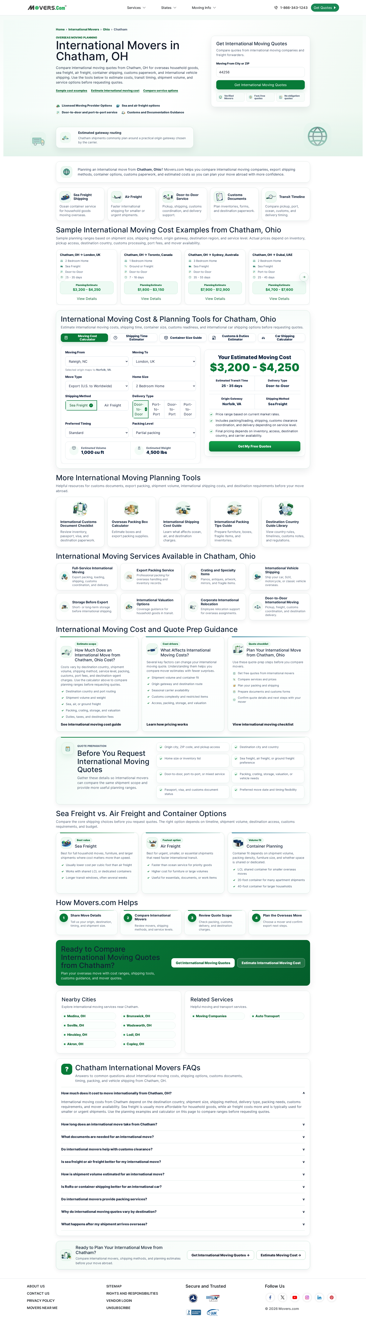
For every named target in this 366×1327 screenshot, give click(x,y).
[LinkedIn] (319, 1297)
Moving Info (201, 7)
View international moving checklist (263, 724)
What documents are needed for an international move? (183, 1137)
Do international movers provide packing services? (183, 1199)
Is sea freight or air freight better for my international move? (183, 1162)
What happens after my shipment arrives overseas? (183, 1224)
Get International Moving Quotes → (220, 1255)
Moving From (75, 352)
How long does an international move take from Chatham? (183, 1124)
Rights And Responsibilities (132, 1293)
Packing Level (142, 423)
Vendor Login (119, 1300)
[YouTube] (295, 1297)
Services (134, 7)
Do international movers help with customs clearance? (183, 1149)
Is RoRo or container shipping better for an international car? (183, 1186)
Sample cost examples (71, 90)
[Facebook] (270, 1297)
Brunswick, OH (138, 1016)
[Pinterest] (331, 1297)
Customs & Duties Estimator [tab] (235, 337)
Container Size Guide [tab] (186, 337)
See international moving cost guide (91, 724)
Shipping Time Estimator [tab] (137, 337)
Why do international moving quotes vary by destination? (183, 1211)
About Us (36, 1286)
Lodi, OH (133, 1035)
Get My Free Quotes (254, 446)
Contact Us (38, 1293)
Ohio (106, 29)
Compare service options (160, 90)
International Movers (83, 29)
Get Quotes (323, 7)
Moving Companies (211, 1016)
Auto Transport (267, 1016)
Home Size (140, 377)
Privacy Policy (41, 1300)
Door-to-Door (138, 409)
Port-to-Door (188, 409)
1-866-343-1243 (293, 7)
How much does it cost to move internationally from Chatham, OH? (183, 1093)
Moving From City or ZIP (233, 63)
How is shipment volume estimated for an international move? (183, 1174)
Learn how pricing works (167, 724)
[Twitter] (282, 1297)
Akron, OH (75, 1044)
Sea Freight (78, 405)
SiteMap (114, 1286)
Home (60, 29)
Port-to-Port (156, 409)
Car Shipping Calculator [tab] (284, 337)
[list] (183, 277)
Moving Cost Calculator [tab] (87, 337)
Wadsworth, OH (139, 1025)
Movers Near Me (42, 1308)
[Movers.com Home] (47, 8)
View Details (87, 298)
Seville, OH (75, 1025)
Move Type (73, 377)
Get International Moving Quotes (260, 85)
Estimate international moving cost (115, 90)
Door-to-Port (172, 409)
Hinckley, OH (77, 1035)
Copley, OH (135, 1044)
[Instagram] (307, 1297)
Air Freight (112, 405)
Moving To (140, 352)
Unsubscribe (118, 1308)
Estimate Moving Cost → (281, 1255)
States (166, 7)
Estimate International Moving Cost (271, 963)
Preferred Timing (78, 423)
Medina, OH (76, 1016)
